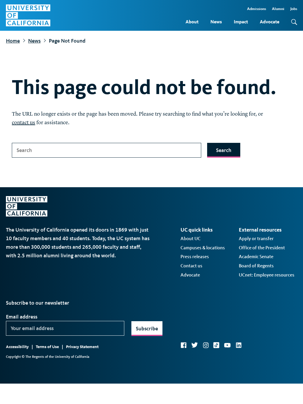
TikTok (216, 345)
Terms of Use (47, 346)
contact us (23, 122)
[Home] (28, 15)
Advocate (269, 22)
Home (13, 41)
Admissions (256, 9)
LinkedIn (238, 345)
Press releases (194, 256)
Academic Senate (256, 256)
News (216, 22)
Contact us (191, 266)
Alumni (278, 9)
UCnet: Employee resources (266, 275)
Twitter (194, 345)
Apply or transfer (256, 238)
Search (223, 150)
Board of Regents (256, 266)
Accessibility (17, 346)
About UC (190, 238)
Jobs (293, 9)
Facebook (183, 345)
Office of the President (262, 248)
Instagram (206, 345)
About (192, 22)
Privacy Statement (82, 346)
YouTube (227, 345)
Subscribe (147, 328)
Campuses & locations (202, 248)
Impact (241, 22)
